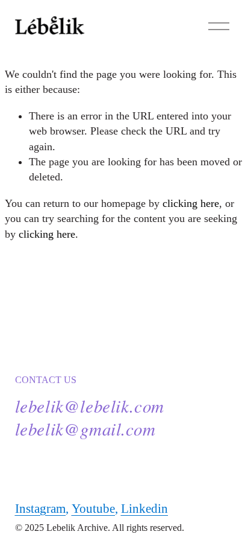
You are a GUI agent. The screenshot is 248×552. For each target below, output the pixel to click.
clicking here (191, 203)
